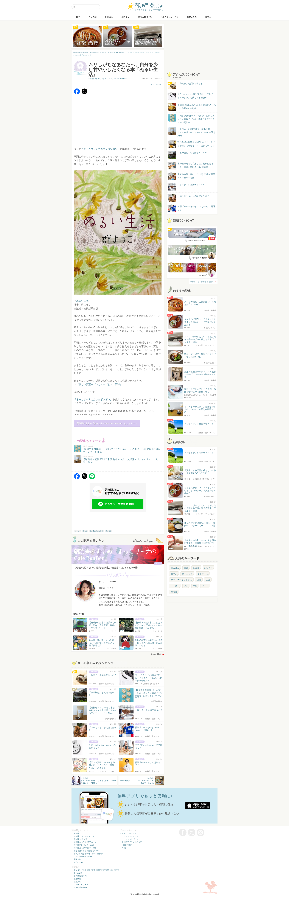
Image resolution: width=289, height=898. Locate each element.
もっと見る (156, 654)
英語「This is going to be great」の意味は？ (196, 208)
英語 (186, 567)
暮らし (85, 531)
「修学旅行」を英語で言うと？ (192, 153)
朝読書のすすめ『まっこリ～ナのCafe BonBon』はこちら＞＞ (107, 423)
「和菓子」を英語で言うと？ (191, 83)
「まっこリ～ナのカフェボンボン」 (93, 399)
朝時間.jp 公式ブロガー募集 (85, 848)
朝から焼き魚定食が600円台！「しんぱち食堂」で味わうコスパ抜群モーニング (196, 144)
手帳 (195, 586)
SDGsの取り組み (81, 887)
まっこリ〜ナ (156, 84)
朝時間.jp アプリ (80, 839)
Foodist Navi (127, 845)
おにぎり (208, 567)
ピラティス (202, 573)
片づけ (174, 592)
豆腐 (208, 580)
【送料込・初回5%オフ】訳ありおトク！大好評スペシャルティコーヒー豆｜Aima (196, 132)
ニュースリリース (81, 885)
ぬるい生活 (82, 300)
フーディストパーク (130, 839)
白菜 (199, 580)
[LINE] (92, 478)
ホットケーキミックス (181, 580)
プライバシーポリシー (83, 856)
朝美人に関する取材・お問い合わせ (88, 854)
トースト (175, 586)
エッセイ (78, 531)
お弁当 (196, 567)
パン (186, 586)
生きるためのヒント (96, 531)
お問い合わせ (79, 862)
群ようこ (109, 531)
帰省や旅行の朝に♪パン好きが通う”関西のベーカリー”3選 (196, 176)
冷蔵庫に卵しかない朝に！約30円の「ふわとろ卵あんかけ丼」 (196, 106)
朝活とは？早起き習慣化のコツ (86, 851)
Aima (124, 848)
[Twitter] (84, 93)
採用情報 (77, 879)
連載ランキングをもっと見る (202, 282)
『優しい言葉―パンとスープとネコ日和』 (99, 384)
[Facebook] (77, 93)
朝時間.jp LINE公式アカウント (86, 842)
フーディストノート (130, 836)
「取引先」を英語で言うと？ (191, 185)
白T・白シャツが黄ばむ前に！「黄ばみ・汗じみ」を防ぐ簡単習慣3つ (195, 96)
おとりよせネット (129, 833)
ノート (205, 586)
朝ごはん (175, 567)
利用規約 (77, 859)
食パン (174, 573)
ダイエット (187, 573)
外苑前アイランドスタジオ (133, 842)
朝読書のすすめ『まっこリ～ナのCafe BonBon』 (108, 78)
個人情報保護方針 (81, 876)
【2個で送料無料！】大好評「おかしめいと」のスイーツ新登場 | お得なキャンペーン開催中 (196, 119)
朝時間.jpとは (79, 833)
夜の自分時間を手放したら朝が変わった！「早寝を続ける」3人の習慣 (195, 165)
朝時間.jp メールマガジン (84, 836)
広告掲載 (77, 882)
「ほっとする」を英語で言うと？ (193, 195)
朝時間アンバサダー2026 (84, 845)
